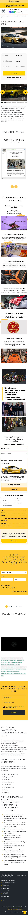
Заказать (14, 489)
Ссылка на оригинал (8, 178)
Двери (18, 498)
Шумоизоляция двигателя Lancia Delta (10, 671)
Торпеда (19, 503)
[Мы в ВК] (2, 875)
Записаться (14, 73)
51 (21, 606)
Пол (4, 498)
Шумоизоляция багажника (20, 669)
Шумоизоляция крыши (6, 673)
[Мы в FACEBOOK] (5, 875)
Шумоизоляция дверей (16, 662)
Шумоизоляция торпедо (7, 667)
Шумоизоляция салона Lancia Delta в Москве (11, 658)
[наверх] (24, 912)
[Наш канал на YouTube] (8, 875)
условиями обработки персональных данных (14, 706)
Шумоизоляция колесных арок (8, 660)
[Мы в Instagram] (11, 875)
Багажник (6, 503)
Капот (18, 500)
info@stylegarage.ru (22, 875)
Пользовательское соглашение (15, 909)
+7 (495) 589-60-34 (14, 9)
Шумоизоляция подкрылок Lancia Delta (10, 664)
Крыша (5, 500)
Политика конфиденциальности (15, 908)
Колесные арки (7, 505)
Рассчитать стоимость (14, 77)
